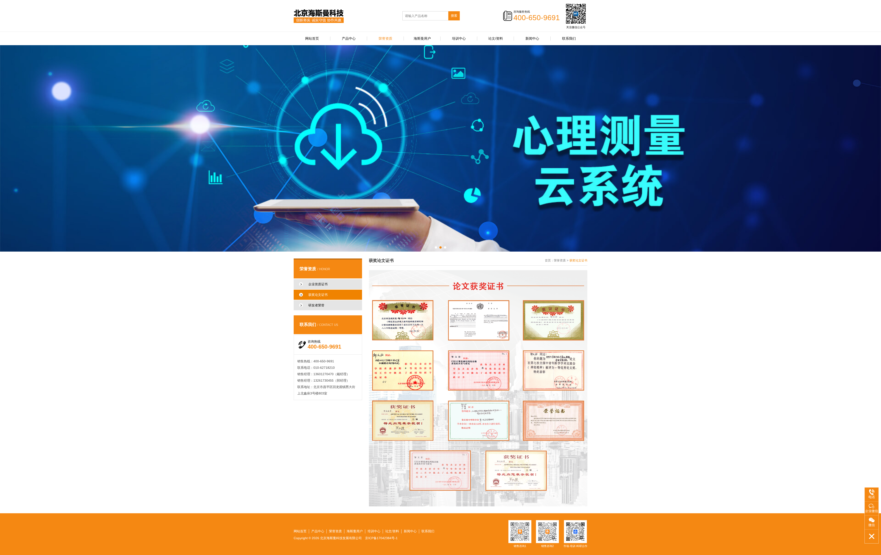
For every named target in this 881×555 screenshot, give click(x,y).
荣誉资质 (385, 38)
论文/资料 (495, 38)
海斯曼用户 (422, 38)
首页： (549, 260)
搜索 (454, 15)
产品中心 (349, 38)
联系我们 (569, 38)
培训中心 (459, 38)
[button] (436, 247)
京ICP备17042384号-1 (381, 538)
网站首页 (312, 38)
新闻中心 (532, 38)
